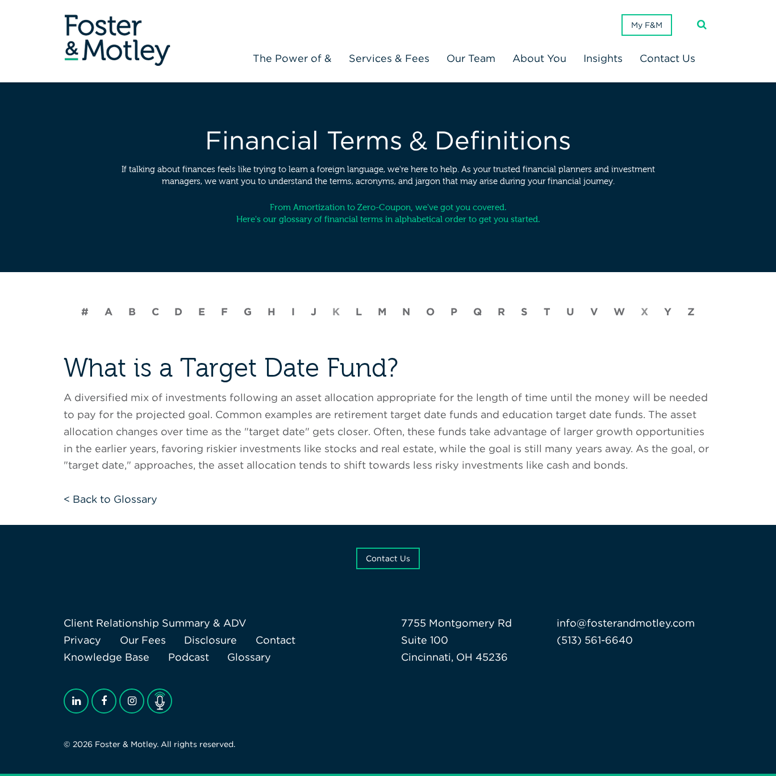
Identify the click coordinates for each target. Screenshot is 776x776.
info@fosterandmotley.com (626, 623)
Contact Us (388, 558)
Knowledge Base (106, 657)
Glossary (249, 657)
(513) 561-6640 (595, 640)
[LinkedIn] (76, 701)
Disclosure (210, 640)
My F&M (646, 25)
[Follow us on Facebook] (103, 701)
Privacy (82, 640)
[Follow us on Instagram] (131, 701)
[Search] (701, 24)
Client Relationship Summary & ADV (155, 623)
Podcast (188, 657)
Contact (275, 640)
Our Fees (143, 640)
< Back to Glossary (110, 499)
